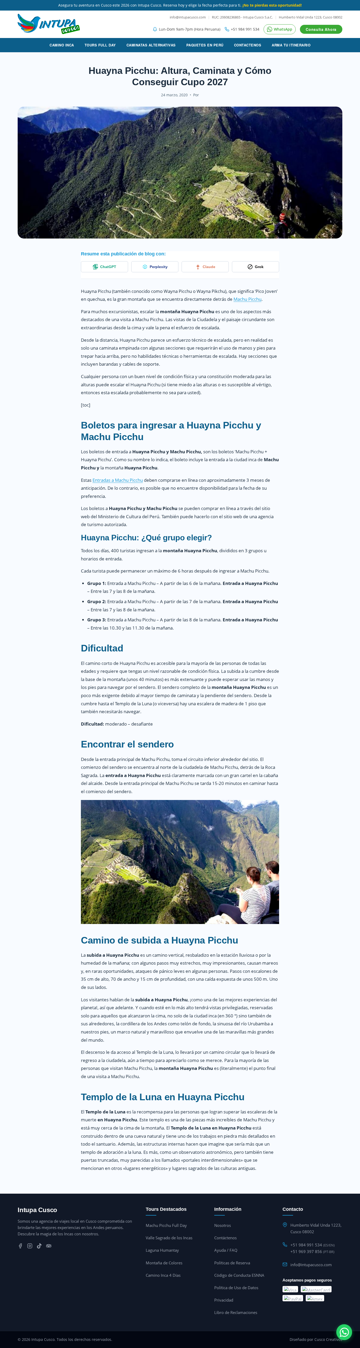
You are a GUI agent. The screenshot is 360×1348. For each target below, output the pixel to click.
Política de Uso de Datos (236, 1287)
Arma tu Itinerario (291, 44)
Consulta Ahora (321, 29)
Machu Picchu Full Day (166, 1225)
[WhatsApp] (344, 1332)
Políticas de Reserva (232, 1262)
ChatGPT (108, 267)
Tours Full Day (100, 44)
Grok (259, 267)
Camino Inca (62, 44)
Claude (209, 267)
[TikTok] (39, 1247)
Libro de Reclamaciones (235, 1312)
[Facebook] (20, 1247)
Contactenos (247, 44)
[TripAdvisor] (48, 1247)
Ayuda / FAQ (225, 1250)
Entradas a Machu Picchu (118, 480)
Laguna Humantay (162, 1250)
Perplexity (159, 267)
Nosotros (222, 1225)
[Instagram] (29, 1247)
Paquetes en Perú (204, 44)
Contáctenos (225, 1237)
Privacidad (223, 1300)
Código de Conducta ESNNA (239, 1275)
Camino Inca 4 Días (163, 1275)
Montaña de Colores (164, 1262)
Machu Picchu (247, 299)
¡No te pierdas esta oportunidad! (272, 5)
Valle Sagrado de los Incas (169, 1237)
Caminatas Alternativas (151, 44)
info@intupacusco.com (188, 17)
